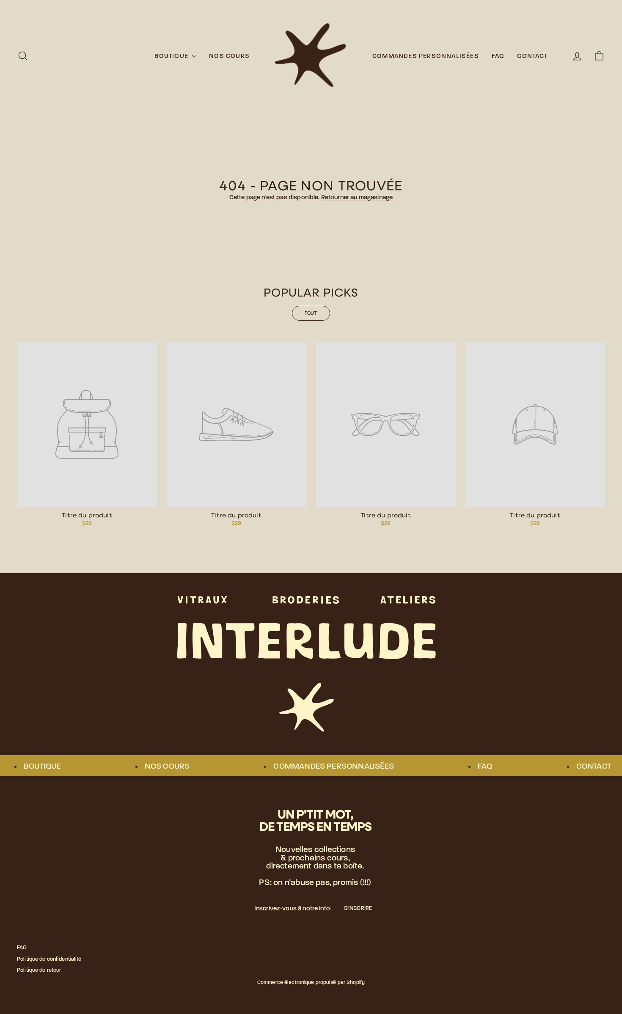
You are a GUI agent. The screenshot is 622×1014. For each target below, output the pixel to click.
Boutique (172, 56)
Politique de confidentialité (49, 959)
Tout (311, 313)
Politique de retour (39, 970)
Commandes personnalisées (425, 56)
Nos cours (229, 56)
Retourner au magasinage (357, 197)
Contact (532, 56)
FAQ (498, 56)
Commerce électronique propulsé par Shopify (311, 982)
